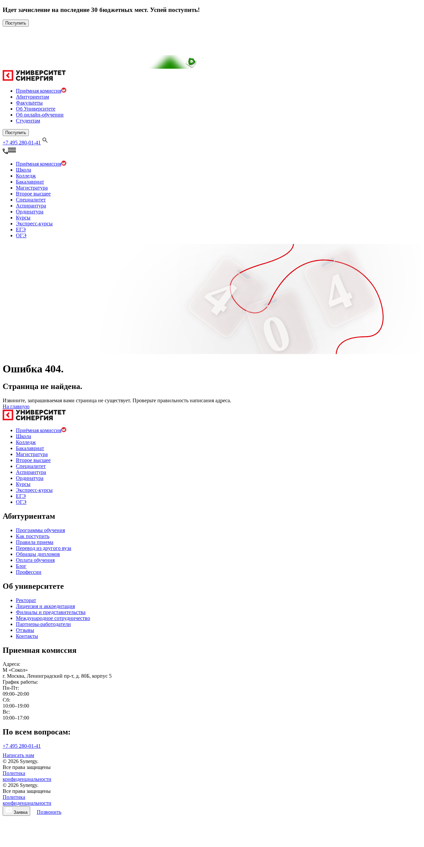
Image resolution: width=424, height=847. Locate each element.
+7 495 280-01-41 (22, 142)
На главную (16, 406)
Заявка (19, 812)
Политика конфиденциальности (27, 776)
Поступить (15, 23)
